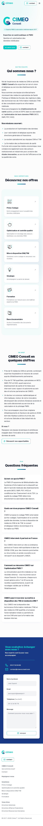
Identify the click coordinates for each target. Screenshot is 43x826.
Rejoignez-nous (8, 776)
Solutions (5, 782)
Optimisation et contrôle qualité (13, 788)
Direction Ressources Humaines (13, 811)
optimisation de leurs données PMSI (19, 114)
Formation (5, 797)
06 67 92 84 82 (15, 665)
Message (10, 709)
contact (32, 3)
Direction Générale (8, 805)
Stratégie (5, 794)
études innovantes (9, 154)
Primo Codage (7, 785)
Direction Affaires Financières (12, 808)
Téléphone (14, 699)
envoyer (23, 733)
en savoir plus (10, 47)
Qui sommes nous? (8, 769)
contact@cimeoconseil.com (20, 669)
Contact (4, 772)
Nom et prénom (12, 679)
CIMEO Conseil (7, 766)
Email (9, 689)
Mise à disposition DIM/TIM (11, 791)
